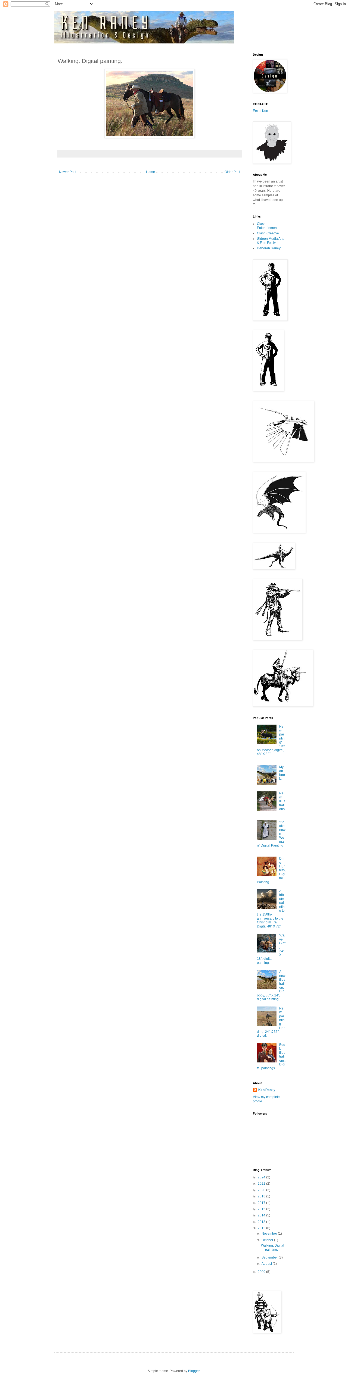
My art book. (282, 773)
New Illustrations (282, 801)
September (270, 1257)
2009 (262, 1272)
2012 (262, 1228)
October (268, 1240)
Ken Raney (266, 1090)
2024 (262, 1177)
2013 (262, 1222)
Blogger (194, 1371)
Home (150, 172)
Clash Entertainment (267, 225)
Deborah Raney (269, 248)
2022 (262, 1183)
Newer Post (67, 172)
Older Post (232, 172)
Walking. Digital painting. (272, 1247)
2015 (262, 1209)
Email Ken (260, 111)
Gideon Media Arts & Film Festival (270, 240)
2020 (262, 1190)
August (267, 1264)
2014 (262, 1215)
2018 (262, 1196)
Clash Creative (268, 233)
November (270, 1233)
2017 (262, 1203)
